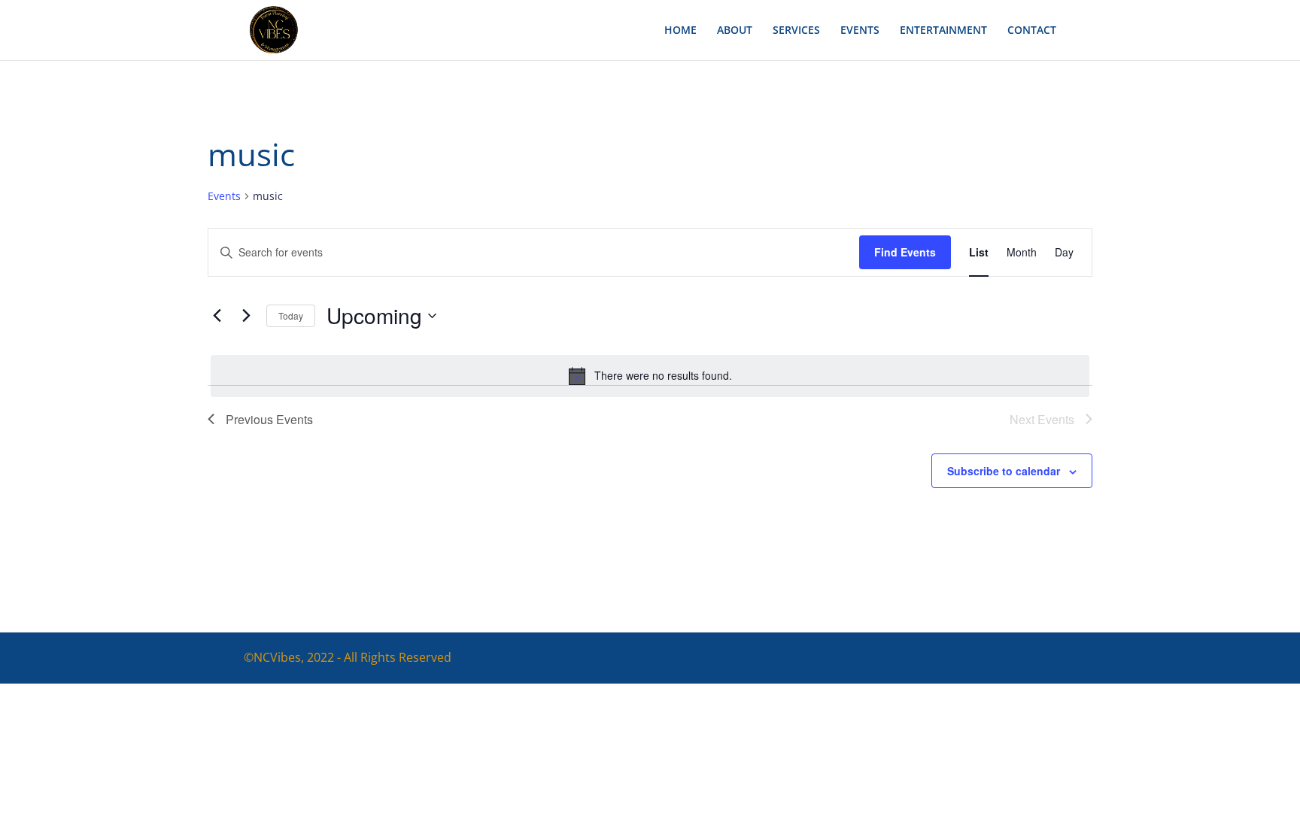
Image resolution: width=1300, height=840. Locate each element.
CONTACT (1031, 31)
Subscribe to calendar (1003, 470)
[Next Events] (246, 316)
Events (224, 196)
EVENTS (859, 31)
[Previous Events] (217, 316)
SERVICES (796, 31)
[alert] (650, 376)
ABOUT (734, 31)
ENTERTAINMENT (943, 31)
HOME (680, 31)
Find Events (905, 251)
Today (290, 315)
